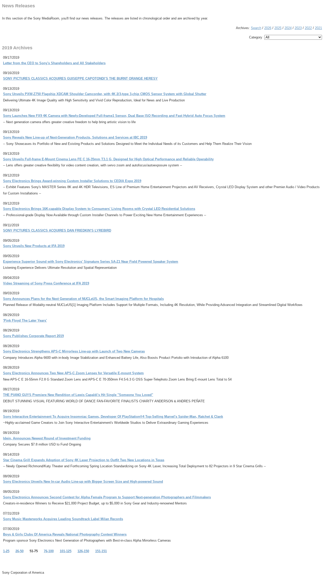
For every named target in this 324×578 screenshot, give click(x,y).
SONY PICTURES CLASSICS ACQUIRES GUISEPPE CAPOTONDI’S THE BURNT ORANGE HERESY (80, 78)
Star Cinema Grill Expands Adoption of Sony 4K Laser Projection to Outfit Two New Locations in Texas (83, 460)
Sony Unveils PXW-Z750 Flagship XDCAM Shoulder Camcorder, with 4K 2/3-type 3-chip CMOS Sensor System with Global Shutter (104, 94)
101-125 (65, 551)
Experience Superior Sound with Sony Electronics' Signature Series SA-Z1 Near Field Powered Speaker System (90, 261)
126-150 (83, 551)
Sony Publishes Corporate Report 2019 (33, 336)
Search (256, 28)
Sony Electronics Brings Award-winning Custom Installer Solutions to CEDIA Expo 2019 (72, 181)
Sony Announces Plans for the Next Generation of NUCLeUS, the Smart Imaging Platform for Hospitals (83, 299)
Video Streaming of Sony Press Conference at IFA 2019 (46, 283)
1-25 (6, 551)
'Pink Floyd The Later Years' (25, 320)
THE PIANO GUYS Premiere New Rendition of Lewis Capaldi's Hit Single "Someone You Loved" (78, 395)
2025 (277, 28)
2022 (308, 28)
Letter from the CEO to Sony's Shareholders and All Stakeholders (54, 63)
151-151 (101, 551)
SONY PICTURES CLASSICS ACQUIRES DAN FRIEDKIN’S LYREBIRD (57, 230)
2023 (298, 28)
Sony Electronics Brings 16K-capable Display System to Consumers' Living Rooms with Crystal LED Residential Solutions (99, 209)
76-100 (49, 551)
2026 (267, 28)
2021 (318, 28)
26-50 (19, 551)
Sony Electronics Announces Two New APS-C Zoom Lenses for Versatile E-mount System (73, 373)
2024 (288, 28)
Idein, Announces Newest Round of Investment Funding (47, 438)
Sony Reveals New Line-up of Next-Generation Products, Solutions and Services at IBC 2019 (75, 137)
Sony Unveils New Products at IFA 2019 (34, 246)
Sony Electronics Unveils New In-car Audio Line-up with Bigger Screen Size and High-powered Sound (83, 481)
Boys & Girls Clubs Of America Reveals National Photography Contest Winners (65, 534)
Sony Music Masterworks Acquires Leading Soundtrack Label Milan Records (63, 519)
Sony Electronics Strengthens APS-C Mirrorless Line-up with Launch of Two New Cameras (74, 351)
